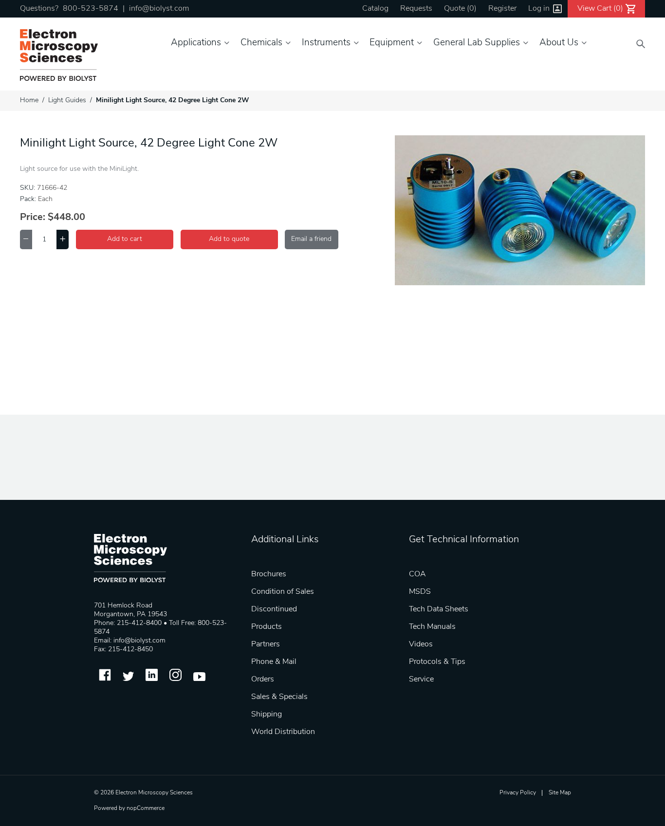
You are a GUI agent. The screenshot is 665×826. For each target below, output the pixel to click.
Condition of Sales (282, 592)
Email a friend (311, 239)
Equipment (391, 43)
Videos (421, 644)
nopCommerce (146, 808)
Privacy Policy (517, 793)
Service (421, 679)
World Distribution (283, 732)
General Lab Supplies (476, 43)
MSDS (420, 592)
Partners (265, 644)
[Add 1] (62, 239)
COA (417, 574)
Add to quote (229, 239)
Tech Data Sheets (438, 609)
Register (502, 9)
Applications (196, 43)
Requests (416, 9)
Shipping (266, 714)
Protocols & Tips (437, 662)
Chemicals (261, 43)
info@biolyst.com (159, 9)
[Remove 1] (26, 239)
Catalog (375, 9)
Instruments (326, 43)
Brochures (268, 574)
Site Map (560, 793)
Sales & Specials (279, 697)
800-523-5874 (90, 9)
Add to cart (124, 239)
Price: (32, 217)
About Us (558, 43)
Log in (539, 9)
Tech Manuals (432, 627)
